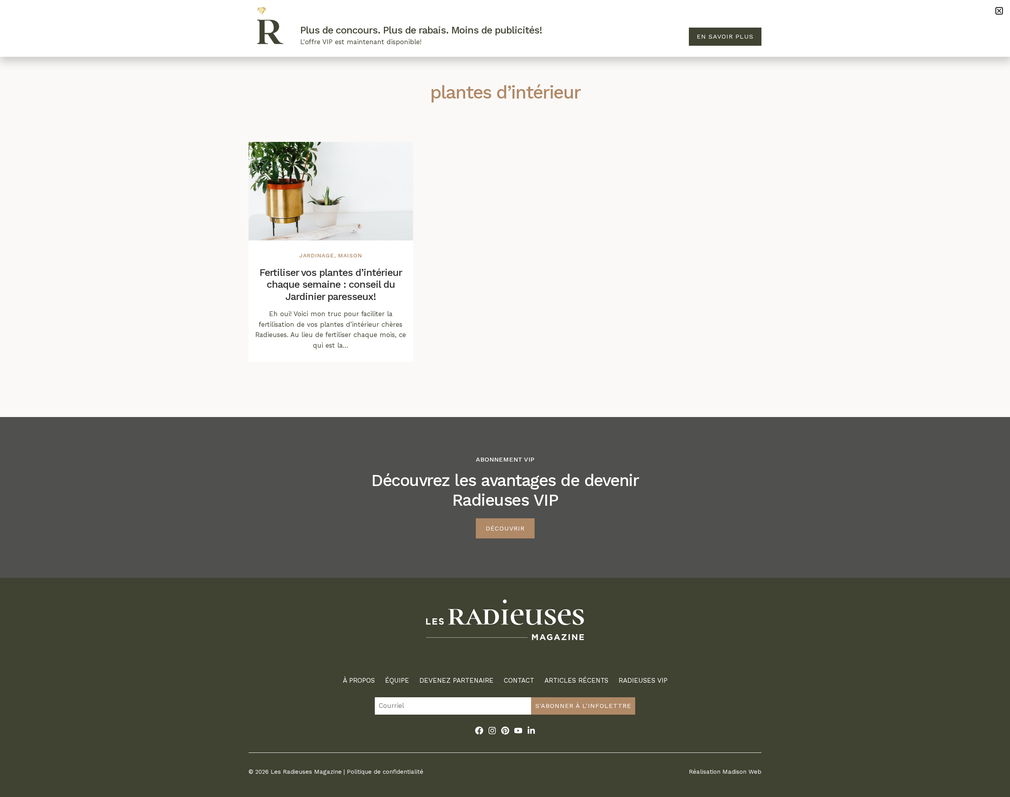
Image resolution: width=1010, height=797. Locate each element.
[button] (999, 11)
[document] (505, 398)
